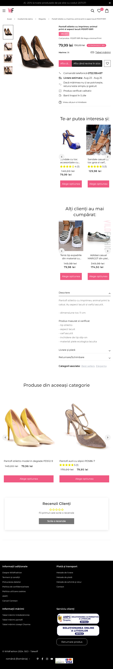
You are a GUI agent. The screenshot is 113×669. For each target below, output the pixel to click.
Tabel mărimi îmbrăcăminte (16, 615)
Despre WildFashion (12, 572)
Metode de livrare (64, 572)
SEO (26, 651)
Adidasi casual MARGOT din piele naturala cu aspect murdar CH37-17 (98, 257)
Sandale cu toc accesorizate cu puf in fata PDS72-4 (70, 161)
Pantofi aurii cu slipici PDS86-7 (77, 461)
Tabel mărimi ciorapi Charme (16, 624)
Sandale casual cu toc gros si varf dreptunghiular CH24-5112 (98, 161)
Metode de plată (64, 577)
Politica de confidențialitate (15, 586)
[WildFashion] (11, 10)
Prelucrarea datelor (11, 582)
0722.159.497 (95, 73)
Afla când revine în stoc (66, 63)
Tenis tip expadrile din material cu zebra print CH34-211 (71, 257)
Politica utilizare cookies (14, 591)
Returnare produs (71, 642)
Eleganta (101, 366)
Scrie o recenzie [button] (56, 521)
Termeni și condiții (11, 577)
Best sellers (88, 366)
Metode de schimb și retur (69, 582)
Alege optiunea (71, 183)
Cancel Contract (10, 601)
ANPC (5, 596)
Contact (60, 586)
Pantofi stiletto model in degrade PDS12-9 (28, 461)
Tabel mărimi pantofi (12, 619)
